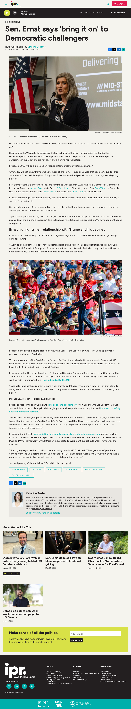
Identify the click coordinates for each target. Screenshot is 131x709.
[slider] (18, 12)
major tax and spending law (63, 404)
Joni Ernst (37, 470)
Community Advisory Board (58, 677)
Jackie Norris (49, 191)
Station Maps (106, 673)
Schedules (104, 671)
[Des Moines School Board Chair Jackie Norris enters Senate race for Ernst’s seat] (108, 542)
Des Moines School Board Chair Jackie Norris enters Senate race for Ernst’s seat (106, 561)
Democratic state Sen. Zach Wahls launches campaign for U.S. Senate (21, 614)
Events (76, 671)
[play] (7, 12)
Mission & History (53, 671)
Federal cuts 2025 (93, 470)
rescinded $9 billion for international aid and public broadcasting (66, 434)
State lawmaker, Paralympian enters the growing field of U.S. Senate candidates (23, 561)
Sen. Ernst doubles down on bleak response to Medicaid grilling (63, 561)
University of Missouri (42, 508)
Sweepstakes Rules (108, 675)
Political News (12, 22)
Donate (121, 4)
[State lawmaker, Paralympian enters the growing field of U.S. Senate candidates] (23, 542)
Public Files (51, 681)
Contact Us (77, 677)
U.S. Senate (53, 470)
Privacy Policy (106, 677)
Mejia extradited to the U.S (56, 380)
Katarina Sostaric (37, 47)
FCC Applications (53, 679)
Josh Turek (77, 191)
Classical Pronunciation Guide (113, 681)
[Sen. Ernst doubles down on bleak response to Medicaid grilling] (65, 542)
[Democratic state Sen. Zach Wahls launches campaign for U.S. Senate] (23, 595)
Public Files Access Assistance (59, 683)
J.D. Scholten (61, 188)
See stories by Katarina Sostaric (43, 512)
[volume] (15, 13)
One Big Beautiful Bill (21, 475)
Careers (76, 675)
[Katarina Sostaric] (17, 499)
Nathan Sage (36, 188)
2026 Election (72, 470)
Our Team (50, 673)
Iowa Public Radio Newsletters (86, 673)
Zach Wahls (100, 188)
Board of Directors (54, 675)
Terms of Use (106, 679)
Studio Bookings (80, 679)
